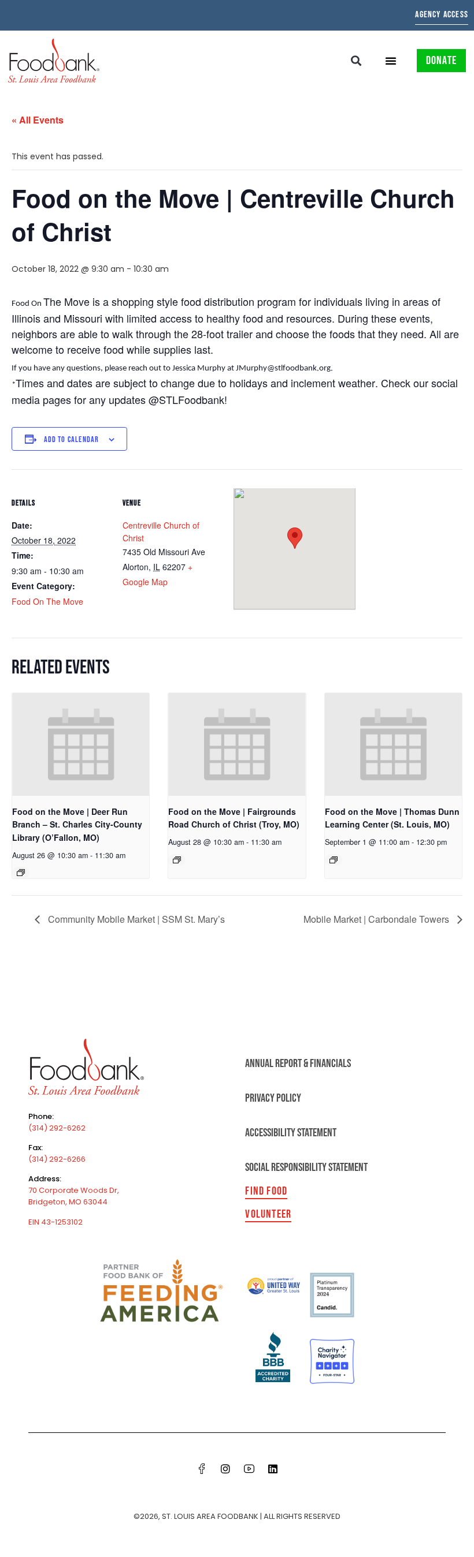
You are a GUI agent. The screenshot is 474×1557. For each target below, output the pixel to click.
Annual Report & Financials (298, 1064)
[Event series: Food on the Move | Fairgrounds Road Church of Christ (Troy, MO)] (177, 859)
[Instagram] (225, 1468)
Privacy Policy (273, 1098)
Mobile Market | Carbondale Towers (377, 919)
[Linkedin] (272, 1468)
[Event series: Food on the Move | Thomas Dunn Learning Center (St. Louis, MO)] (333, 859)
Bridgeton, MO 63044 (68, 1201)
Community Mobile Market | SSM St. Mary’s (135, 919)
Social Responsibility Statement (306, 1167)
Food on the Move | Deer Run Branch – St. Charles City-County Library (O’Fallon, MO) (77, 824)
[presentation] (80, 744)
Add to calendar (71, 439)
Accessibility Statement (290, 1133)
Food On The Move (47, 601)
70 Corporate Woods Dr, (73, 1190)
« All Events (38, 119)
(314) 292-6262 (57, 1127)
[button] (356, 60)
